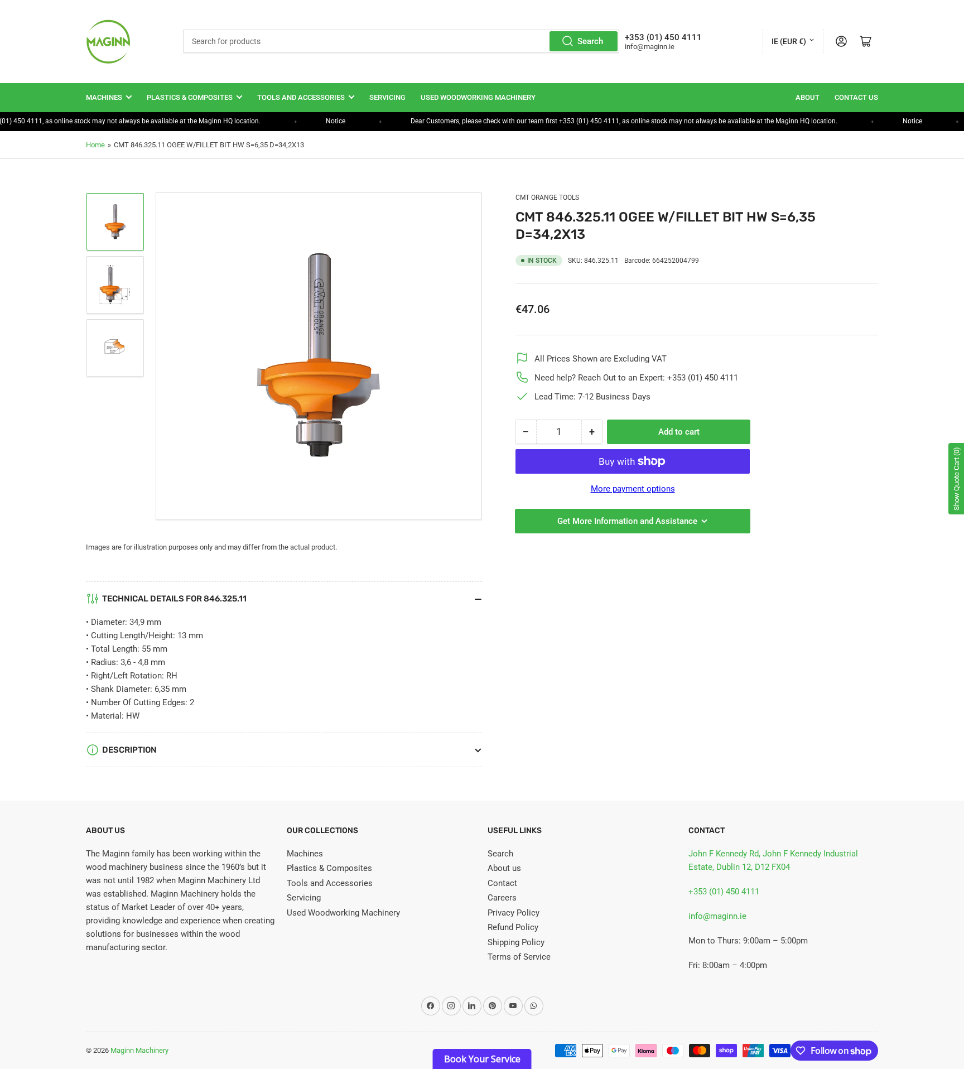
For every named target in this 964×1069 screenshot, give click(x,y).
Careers (502, 898)
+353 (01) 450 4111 (723, 892)
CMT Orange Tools (547, 197)
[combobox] (401, 41)
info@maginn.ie (717, 916)
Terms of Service (519, 957)
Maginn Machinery (139, 1050)
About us (504, 868)
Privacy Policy (513, 913)
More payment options (633, 489)
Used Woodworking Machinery (478, 97)
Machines (104, 97)
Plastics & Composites (190, 97)
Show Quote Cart (956, 479)
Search (590, 41)
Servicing (387, 97)
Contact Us (856, 97)
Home (95, 145)
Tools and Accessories (301, 97)
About (808, 97)
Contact (502, 883)
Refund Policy (513, 927)
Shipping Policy (516, 942)
